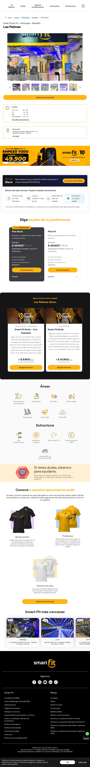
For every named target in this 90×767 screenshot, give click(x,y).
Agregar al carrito (26, 367)
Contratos (54, 698)
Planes (52, 701)
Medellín (35, 18)
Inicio (10, 18)
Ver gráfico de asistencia (20, 119)
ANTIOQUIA (25, 18)
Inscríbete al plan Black (73, 181)
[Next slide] (79, 87)
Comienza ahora (26, 270)
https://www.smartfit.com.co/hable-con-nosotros (34, 752)
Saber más (82, 762)
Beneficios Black (56, 712)
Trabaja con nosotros (12, 712)
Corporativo (54, 6)
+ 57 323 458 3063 (66, 752)
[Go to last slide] (10, 87)
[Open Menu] (83, 6)
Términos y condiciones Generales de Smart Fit (67, 722)
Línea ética (8, 735)
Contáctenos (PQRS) (12, 698)
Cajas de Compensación (38, 6)
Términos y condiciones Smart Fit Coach (65, 719)
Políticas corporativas (12, 724)
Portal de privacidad (11, 731)
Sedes (23, 6)
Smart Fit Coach (56, 705)
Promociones (70, 6)
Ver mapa (16, 136)
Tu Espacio (12, 6)
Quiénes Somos (10, 705)
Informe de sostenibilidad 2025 (15, 738)
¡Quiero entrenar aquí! (45, 97)
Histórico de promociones (59, 715)
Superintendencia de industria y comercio (19, 715)
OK (67, 762)
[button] (16, 87)
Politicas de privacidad (12, 728)
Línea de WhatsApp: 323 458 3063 (17, 701)
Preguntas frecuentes (12, 708)
